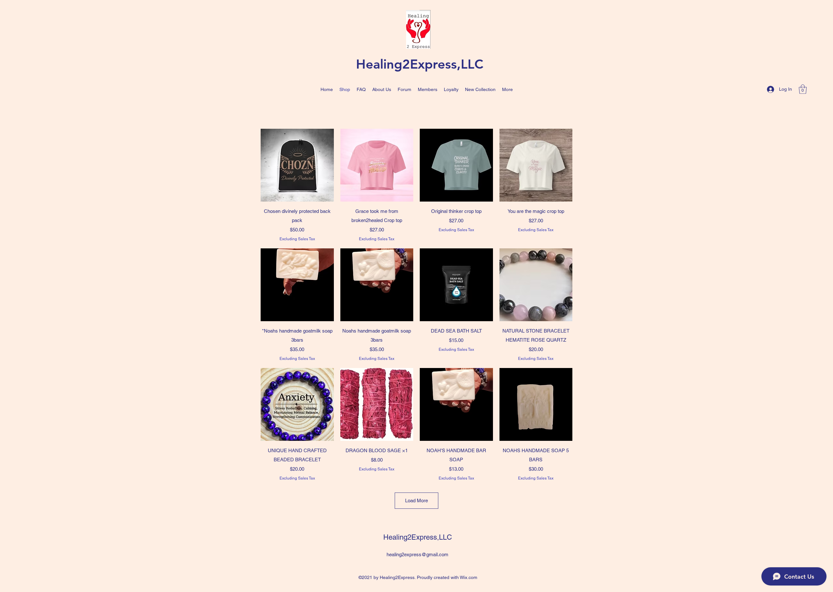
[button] (803, 89)
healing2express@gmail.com (417, 554)
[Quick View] (297, 165)
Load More (416, 500)
